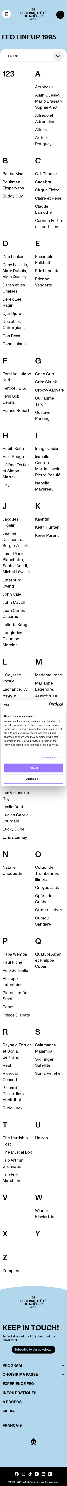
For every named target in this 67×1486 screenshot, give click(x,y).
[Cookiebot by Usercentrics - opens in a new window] (49, 704)
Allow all (33, 767)
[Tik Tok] (30, 1474)
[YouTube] (37, 1474)
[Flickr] (50, 1474)
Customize (32, 778)
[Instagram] (23, 1474)
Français (12, 1426)
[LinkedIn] (43, 1474)
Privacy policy (51, 1482)
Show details (49, 757)
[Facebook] (17, 1474)
